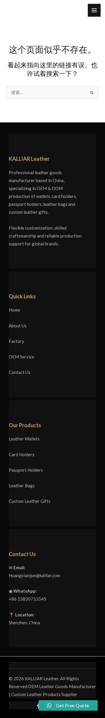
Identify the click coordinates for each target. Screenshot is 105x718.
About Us (18, 325)
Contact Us (19, 372)
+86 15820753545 (27, 598)
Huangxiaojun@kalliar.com (34, 575)
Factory (16, 341)
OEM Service (21, 356)
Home (14, 309)
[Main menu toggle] (94, 10)
